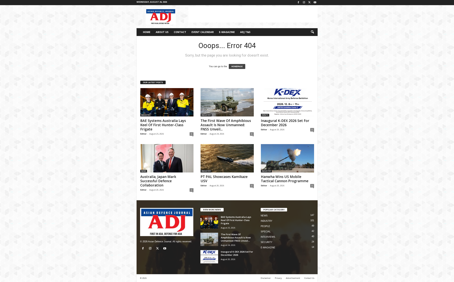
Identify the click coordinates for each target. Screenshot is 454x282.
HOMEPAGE (237, 66)
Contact (180, 32)
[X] (309, 2)
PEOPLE (265, 226)
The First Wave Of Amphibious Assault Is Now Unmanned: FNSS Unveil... (226, 125)
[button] (312, 32)
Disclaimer (266, 278)
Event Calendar (203, 32)
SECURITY (266, 242)
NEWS (143, 171)
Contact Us (309, 278)
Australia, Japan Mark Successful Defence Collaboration (158, 181)
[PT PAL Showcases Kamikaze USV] (227, 158)
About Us (162, 32)
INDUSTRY (145, 115)
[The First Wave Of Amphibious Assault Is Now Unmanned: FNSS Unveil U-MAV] (227, 102)
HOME (146, 32)
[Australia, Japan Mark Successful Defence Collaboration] (166, 158)
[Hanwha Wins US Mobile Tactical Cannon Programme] (287, 158)
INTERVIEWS (268, 237)
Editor (143, 133)
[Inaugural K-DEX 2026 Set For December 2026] (287, 102)
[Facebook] (298, 2)
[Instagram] (304, 2)
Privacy (278, 278)
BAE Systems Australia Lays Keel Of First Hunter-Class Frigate (163, 125)
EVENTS (265, 115)
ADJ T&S (245, 32)
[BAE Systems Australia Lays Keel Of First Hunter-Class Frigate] (166, 102)
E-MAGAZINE (227, 32)
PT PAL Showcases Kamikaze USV (224, 178)
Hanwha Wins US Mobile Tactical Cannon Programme (284, 178)
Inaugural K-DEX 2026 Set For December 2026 (285, 122)
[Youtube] (315, 2)
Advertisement (293, 278)
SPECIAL (266, 231)
